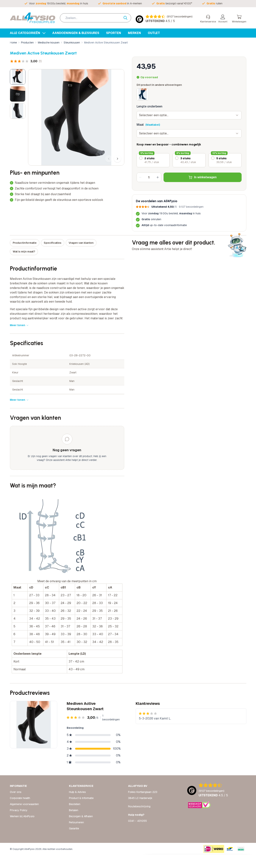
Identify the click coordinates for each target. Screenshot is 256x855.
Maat (140, 125)
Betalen (73, 810)
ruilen (214, 3)
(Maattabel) (152, 124)
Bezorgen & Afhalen (81, 816)
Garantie (74, 828)
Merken (134, 33)
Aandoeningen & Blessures (75, 33)
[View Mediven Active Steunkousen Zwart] (17, 77)
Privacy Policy (18, 810)
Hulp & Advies (77, 792)
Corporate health (20, 798)
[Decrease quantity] (140, 177)
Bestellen (74, 804)
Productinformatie (25, 243)
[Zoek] (127, 17)
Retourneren (76, 822)
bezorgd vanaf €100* (174, 3)
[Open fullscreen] (76, 117)
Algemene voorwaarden (24, 804)
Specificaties (52, 243)
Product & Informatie (81, 798)
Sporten (113, 33)
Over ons (15, 792)
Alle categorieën (25, 33)
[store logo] (32, 18)
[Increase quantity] (157, 177)
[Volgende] (117, 158)
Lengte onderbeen (149, 106)
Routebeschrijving (139, 806)
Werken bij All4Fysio (22, 816)
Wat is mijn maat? (24, 251)
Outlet (154, 33)
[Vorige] (108, 158)
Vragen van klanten (81, 243)
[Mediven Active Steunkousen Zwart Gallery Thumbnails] (17, 94)
